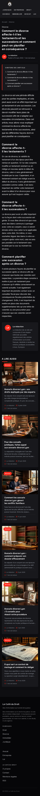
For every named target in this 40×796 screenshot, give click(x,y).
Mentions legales (10, 777)
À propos (21, 347)
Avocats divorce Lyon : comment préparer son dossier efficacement (15, 556)
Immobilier (17, 14)
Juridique (7, 10)
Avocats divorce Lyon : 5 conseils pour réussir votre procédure (15, 611)
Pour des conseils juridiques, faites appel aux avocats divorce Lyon (16, 445)
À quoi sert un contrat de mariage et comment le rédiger (19, 665)
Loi (34, 14)
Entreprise (19, 10)
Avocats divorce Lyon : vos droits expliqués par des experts (19, 390)
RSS (4, 781)
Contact (6, 773)
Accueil (4, 22)
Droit (29, 10)
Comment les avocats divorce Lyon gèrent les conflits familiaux (14, 500)
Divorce (6, 14)
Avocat (27, 14)
